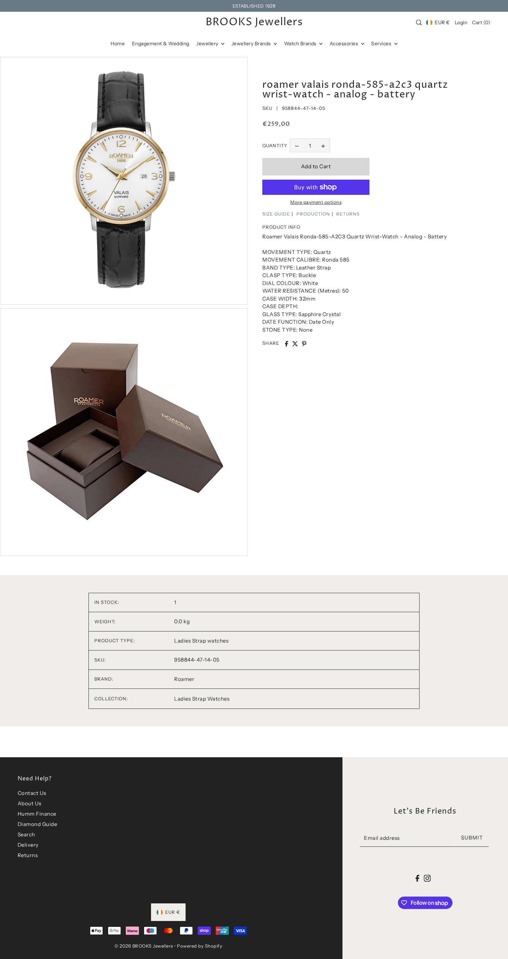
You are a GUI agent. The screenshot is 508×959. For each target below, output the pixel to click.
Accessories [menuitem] (344, 43)
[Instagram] (427, 878)
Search (26, 834)
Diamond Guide (37, 824)
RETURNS (348, 214)
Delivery (28, 845)
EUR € (442, 22)
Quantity (275, 145)
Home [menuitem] (118, 43)
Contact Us (32, 793)
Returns (28, 855)
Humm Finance (37, 813)
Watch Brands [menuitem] (301, 43)
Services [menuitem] (382, 43)
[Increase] (323, 145)
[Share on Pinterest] (304, 343)
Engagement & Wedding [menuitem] (160, 43)
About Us (29, 803)
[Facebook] (418, 878)
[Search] (419, 22)
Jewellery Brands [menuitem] (252, 43)
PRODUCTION (313, 214)
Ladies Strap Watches (201, 698)
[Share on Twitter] (295, 343)
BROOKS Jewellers (254, 22)
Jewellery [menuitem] (207, 43)
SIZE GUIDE (276, 214)
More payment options (315, 202)
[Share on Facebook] (286, 343)
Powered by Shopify (199, 946)
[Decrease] (296, 145)
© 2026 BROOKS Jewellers (143, 946)
